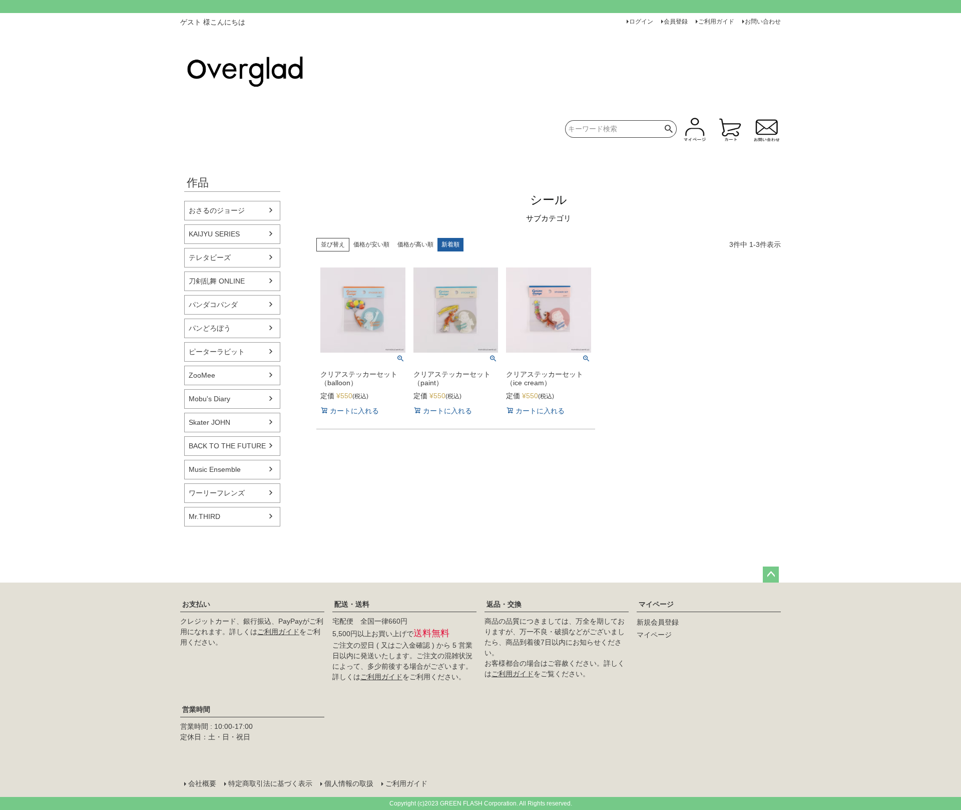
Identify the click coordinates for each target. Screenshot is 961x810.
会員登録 (676, 21)
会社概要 (202, 783)
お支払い (196, 604)
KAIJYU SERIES (214, 234)
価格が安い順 (371, 244)
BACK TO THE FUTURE (227, 446)
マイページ (656, 604)
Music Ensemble (215, 469)
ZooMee (202, 375)
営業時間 (196, 709)
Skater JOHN (209, 422)
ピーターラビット (217, 352)
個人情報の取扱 (348, 783)
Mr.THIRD (204, 516)
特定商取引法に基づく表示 (270, 783)
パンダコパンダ (213, 305)
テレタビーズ (210, 257)
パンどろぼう (210, 328)
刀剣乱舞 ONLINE (217, 281)
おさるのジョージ (217, 210)
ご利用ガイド (716, 21)
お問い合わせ (763, 21)
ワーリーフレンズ (217, 493)
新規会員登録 (658, 622)
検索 (669, 129)
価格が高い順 (415, 244)
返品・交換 (504, 604)
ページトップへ (771, 575)
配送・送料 (351, 604)
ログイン (641, 21)
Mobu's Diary (209, 399)
